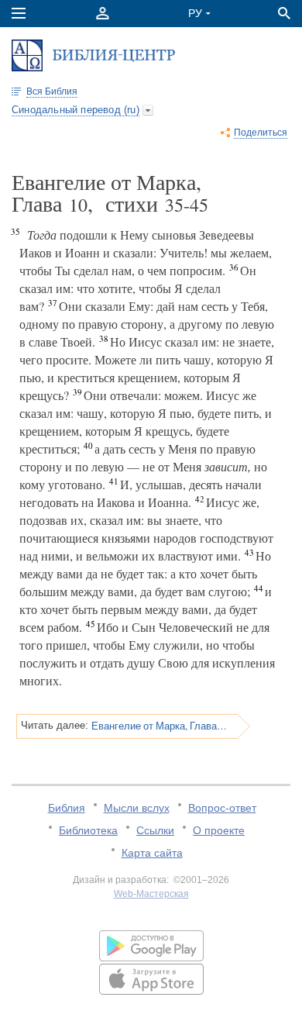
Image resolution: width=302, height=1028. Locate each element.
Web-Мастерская (151, 893)
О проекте (219, 830)
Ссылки (155, 830)
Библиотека (88, 830)
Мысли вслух (137, 808)
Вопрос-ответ (222, 808)
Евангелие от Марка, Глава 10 (159, 726)
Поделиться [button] (260, 132)
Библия (66, 808)
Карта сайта (152, 853)
